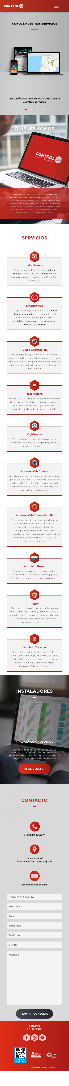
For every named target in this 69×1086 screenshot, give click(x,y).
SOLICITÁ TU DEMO (35, 99)
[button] (26, 109)
